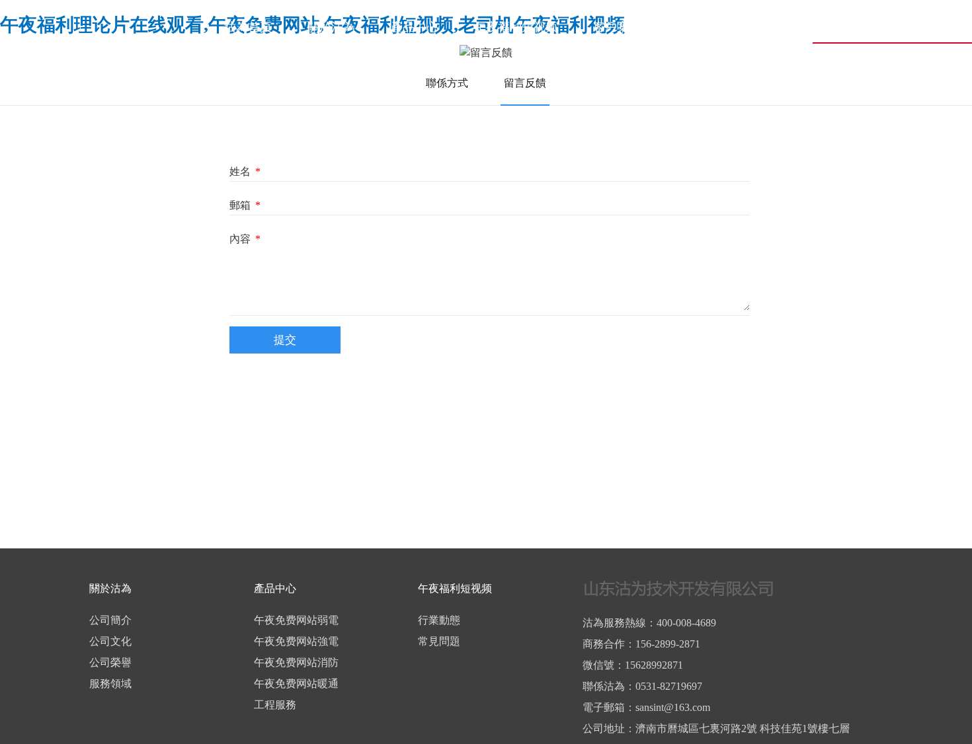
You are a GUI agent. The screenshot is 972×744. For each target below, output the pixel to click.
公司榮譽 (110, 662)
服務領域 (110, 683)
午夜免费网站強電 (296, 641)
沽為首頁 (248, 27)
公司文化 (110, 641)
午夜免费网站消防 (296, 662)
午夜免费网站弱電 (296, 620)
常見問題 (439, 641)
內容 (245, 238)
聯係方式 (447, 83)
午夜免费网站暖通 (296, 683)
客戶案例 (617, 27)
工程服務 (275, 704)
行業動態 (439, 620)
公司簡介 (110, 620)
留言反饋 (525, 83)
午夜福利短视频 (515, 27)
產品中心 (414, 27)
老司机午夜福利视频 (730, 27)
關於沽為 (331, 27)
